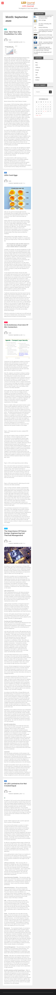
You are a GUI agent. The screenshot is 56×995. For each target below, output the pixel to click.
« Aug (36, 115)
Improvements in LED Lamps (45, 35)
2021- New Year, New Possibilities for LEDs (13, 33)
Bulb (36, 65)
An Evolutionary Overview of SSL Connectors (16, 326)
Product (37, 79)
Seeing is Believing (43, 27)
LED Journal (28, 6)
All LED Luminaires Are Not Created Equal (15, 785)
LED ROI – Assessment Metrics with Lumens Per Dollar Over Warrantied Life (43, 44)
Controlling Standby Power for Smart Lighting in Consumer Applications (43, 31)
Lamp (36, 72)
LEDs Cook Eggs (10, 175)
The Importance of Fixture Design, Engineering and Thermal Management (15, 533)
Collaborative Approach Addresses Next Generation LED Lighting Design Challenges (43, 49)
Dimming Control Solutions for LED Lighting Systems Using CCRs (43, 39)
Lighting (37, 77)
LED (5, 29)
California (37, 67)
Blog (6, 322)
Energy (37, 70)
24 (43, 111)
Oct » (40, 115)
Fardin (10, 39)
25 (45, 111)
